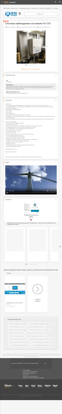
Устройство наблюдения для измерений (18, 323)
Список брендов (26, 370)
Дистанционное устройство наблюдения (18, 330)
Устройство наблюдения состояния (17, 327)
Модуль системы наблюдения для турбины (39, 339)
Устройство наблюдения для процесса (35, 327)
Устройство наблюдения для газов (16, 333)
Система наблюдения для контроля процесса (19, 342)
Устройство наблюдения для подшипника (36, 336)
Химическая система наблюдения (16, 336)
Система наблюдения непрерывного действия (39, 323)
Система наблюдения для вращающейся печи (19, 345)
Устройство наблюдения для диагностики (18, 339)
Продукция (40, 14)
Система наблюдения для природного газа (41, 345)
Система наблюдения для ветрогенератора (41, 342)
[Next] (47, 46)
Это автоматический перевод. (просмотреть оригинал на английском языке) (23, 157)
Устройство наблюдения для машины (35, 333)
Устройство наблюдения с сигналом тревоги (40, 330)
